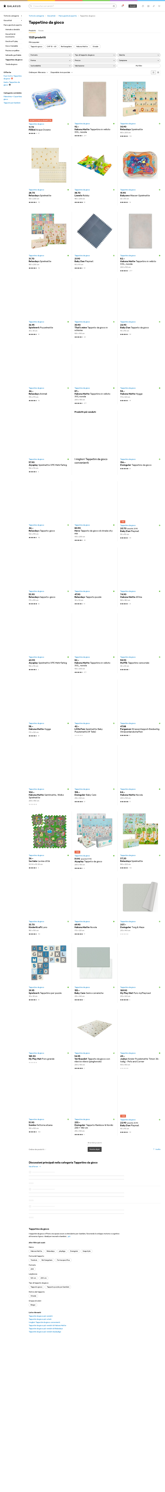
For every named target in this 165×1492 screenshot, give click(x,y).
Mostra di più (94, 1149)
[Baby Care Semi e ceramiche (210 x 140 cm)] (95, 973)
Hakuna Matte (82, 46)
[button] (68, 124)
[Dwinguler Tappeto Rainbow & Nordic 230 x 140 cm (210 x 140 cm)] (95, 1105)
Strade (95, 46)
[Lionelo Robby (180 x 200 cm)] (95, 175)
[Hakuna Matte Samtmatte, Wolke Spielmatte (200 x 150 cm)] (49, 775)
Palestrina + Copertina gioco (13, 97)
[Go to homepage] (12, 6)
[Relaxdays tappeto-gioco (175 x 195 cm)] (49, 577)
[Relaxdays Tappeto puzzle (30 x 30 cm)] (95, 577)
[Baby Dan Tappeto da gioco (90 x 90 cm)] (140, 308)
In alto (158, 1149)
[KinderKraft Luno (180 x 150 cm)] (49, 907)
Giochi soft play (11, 41)
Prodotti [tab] (32, 31)
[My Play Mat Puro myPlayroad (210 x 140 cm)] (140, 973)
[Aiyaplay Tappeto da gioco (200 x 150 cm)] (95, 841)
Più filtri (139, 66)
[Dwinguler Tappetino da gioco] (140, 444)
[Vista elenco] (158, 72)
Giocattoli (8, 20)
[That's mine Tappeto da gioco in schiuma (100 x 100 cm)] (95, 308)
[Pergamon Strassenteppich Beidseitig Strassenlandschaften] (140, 709)
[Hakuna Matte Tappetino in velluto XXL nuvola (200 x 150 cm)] (95, 374)
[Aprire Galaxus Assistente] (143, 6)
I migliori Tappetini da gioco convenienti (44, 1299)
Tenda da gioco (11, 64)
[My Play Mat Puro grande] (49, 1039)
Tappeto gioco (36, 46)
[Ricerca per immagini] (114, 6)
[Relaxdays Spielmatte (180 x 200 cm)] (140, 109)
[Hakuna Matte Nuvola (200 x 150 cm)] (140, 775)
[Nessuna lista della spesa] (154, 6)
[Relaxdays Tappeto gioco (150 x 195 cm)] (49, 511)
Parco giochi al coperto (13, 25)
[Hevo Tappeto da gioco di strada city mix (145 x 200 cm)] (95, 511)
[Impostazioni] (122, 6)
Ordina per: (33, 72)
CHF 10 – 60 (51, 46)
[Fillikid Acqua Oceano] (49, 109)
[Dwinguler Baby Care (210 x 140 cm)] (95, 775)
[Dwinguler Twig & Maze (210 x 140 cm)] (140, 907)
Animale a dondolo (12, 29)
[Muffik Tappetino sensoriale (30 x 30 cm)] (140, 643)
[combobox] (42, 72)
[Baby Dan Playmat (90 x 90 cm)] (95, 241)
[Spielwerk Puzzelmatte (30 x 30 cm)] (49, 308)
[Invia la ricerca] (31, 6)
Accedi (132, 6)
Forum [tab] (41, 31)
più (69, 1213)
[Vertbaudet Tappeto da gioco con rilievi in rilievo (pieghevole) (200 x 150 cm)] (95, 1039)
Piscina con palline (12, 50)
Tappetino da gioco (13, 60)
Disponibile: (55, 72)
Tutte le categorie (11, 16)
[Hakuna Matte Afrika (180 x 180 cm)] (140, 577)
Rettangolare (66, 46)
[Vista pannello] (153, 72)
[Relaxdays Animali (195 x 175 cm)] (49, 374)
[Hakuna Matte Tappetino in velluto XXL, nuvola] (95, 109)
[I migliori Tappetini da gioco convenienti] (95, 437)
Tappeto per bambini (12, 103)
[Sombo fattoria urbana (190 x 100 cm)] (49, 1105)
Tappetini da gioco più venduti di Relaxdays (46, 1306)
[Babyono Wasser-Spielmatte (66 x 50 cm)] (140, 175)
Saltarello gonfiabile (13, 55)
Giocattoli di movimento (10, 35)
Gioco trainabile (11, 46)
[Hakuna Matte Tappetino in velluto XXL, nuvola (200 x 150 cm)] (140, 241)
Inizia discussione (152, 1164)
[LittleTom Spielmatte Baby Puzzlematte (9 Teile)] (95, 709)
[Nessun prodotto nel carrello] (159, 6)
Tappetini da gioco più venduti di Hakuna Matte (47, 1302)
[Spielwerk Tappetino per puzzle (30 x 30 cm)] (49, 973)
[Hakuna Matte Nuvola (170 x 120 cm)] (95, 907)
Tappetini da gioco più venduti (41, 1293)
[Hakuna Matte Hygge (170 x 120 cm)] (140, 374)
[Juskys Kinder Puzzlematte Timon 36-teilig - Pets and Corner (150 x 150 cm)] (140, 1039)
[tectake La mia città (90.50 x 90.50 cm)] (49, 841)
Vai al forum (33, 1166)
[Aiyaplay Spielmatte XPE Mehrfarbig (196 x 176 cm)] (49, 444)
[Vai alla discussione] (94, 1180)
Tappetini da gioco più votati (40, 1296)
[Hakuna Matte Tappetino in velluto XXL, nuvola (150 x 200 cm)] (95, 643)
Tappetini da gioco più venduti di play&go (45, 1309)
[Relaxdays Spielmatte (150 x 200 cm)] (49, 175)
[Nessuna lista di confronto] (148, 6)
